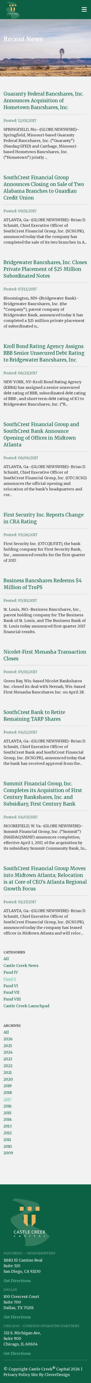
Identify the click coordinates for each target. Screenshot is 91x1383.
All (6, 958)
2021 (8, 1072)
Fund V (10, 979)
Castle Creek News (21, 965)
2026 (8, 1039)
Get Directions (17, 1280)
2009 (8, 1153)
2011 (7, 1139)
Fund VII (11, 992)
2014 (8, 1119)
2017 (7, 1099)
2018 (8, 1092)
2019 (8, 1085)
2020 (8, 1079)
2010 (8, 1146)
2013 (8, 1126)
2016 (8, 1106)
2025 (8, 1045)
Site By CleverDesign (50, 1374)
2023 (8, 1059)
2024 (8, 1052)
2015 (7, 1113)
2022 (8, 1065)
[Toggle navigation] (84, 10)
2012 (8, 1133)
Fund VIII (12, 999)
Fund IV (11, 972)
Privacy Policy (17, 1374)
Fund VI (11, 985)
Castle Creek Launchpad (26, 1006)
